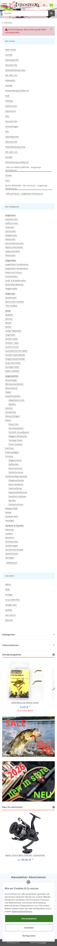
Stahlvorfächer (15, 488)
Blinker (8, 322)
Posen (8, 420)
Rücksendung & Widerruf (17, 90)
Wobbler (9, 314)
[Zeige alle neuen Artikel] (54, 807)
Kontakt (8, 54)
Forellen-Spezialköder (15, 355)
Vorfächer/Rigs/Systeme (16, 476)
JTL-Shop (42, 942)
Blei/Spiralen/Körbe (14, 384)
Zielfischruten (11, 223)
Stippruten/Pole (12, 251)
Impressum (10, 111)
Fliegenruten (11, 235)
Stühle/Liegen (11, 545)
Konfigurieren (29, 936)
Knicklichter (10, 412)
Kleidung (9, 529)
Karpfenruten (11, 219)
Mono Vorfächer (16, 484)
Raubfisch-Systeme (17, 496)
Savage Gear (11, 604)
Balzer (8, 584)
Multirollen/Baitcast (14, 284)
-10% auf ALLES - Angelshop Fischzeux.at (24, 193)
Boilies (8, 326)
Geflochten (14, 464)
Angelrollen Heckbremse (16, 268)
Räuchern (9, 537)
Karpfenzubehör (12, 396)
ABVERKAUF (11, 562)
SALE (7, 180)
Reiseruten (10, 239)
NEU (7, 116)
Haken (8, 392)
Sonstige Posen (16, 440)
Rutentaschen (11, 541)
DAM (7, 589)
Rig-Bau (12, 404)
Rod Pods (9, 448)
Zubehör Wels (11, 516)
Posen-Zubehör (16, 444)
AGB (7, 95)
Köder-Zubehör (12, 371)
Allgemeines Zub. (17, 400)
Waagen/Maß (11, 508)
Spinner (9, 318)
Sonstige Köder (12, 367)
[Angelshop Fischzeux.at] (23, 5)
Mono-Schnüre (15, 468)
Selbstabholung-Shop (15, 70)
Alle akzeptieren (29, 918)
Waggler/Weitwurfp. (18, 436)
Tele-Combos (11, 305)
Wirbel (8, 512)
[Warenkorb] (51, 4)
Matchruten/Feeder (14, 247)
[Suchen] (51, 13)
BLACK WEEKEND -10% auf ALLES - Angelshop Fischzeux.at (26, 187)
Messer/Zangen (12, 416)
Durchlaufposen (16, 428)
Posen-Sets (14, 424)
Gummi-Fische (12, 346)
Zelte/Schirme (11, 553)
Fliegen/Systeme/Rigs (15, 359)
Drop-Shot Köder (13, 363)
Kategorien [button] (8, 634)
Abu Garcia (10, 615)
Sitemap (9, 100)
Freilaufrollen (11, 276)
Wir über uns (11, 75)
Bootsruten (10, 255)
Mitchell (9, 620)
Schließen (29, 927)
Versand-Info (11, 65)
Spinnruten (10, 231)
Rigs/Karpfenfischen (18, 492)
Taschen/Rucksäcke (14, 549)
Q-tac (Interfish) (12, 599)
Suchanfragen (11, 126)
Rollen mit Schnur (13, 272)
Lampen (9, 533)
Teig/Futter (10, 334)
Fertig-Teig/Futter (13, 330)
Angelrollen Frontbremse (16, 264)
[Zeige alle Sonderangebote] (54, 654)
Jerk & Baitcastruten (14, 243)
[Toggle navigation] (4, 4)
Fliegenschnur (15, 460)
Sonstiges (9, 520)
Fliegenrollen (11, 288)
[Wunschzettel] (44, 4)
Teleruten (9, 227)
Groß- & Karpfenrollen (15, 280)
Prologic (9, 594)
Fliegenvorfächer (16, 480)
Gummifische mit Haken (16, 350)
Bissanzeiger (11, 380)
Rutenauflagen (12, 452)
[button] (28, 645)
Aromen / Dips (12, 342)
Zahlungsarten (12, 60)
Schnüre (9, 456)
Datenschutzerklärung (22, 911)
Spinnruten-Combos (14, 301)
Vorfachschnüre (16, 472)
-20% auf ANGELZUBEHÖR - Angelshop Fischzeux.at (23, 168)
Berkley (8, 610)
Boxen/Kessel (11, 388)
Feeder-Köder (11, 338)
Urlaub (8, 175)
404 (7, 131)
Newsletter (10, 80)
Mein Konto (10, 49)
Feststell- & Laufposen (19, 432)
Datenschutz (11, 106)
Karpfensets (10, 297)
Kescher (9, 408)
